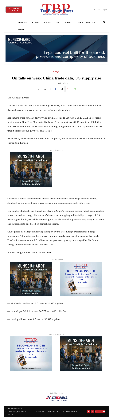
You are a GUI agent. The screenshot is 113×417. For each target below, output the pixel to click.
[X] (62, 89)
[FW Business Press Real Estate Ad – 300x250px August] (31, 169)
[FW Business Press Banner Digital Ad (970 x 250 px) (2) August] (56, 48)
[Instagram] (92, 411)
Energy (56, 72)
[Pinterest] (68, 89)
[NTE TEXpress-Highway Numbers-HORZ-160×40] (56, 398)
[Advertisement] (81, 172)
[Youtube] (103, 411)
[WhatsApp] (74, 89)
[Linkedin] (96, 411)
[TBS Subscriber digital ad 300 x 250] (81, 279)
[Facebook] (55, 89)
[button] (104, 22)
